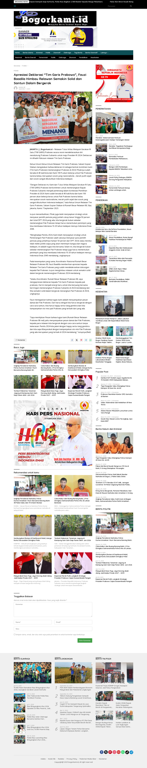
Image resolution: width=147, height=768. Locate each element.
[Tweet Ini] (76, 340)
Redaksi (61, 759)
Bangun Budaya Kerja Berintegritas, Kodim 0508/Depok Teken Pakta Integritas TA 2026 (104, 725)
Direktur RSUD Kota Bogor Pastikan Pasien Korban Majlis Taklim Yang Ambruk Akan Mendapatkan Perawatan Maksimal (104, 340)
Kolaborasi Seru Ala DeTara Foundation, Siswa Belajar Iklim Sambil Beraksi (113, 230)
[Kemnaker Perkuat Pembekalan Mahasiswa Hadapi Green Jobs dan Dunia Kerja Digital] (101, 158)
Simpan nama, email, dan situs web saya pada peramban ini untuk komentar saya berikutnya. (50, 634)
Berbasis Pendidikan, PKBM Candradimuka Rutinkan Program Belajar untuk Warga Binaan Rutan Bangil (120, 280)
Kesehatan (95, 57)
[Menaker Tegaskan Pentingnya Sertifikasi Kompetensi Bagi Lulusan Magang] (101, 147)
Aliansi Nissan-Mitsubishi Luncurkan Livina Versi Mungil (116, 412)
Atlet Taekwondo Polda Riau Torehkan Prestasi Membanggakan (38, 697)
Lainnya (104, 53)
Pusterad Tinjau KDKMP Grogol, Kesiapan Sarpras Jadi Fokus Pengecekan (111, 687)
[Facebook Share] (72, 340)
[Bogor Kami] (55, 18)
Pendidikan (83, 57)
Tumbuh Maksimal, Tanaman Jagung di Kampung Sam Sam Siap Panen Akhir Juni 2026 (25, 393)
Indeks (21, 6)
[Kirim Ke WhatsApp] (90, 340)
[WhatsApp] (123, 752)
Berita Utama (28, 53)
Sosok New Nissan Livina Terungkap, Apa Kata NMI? (116, 420)
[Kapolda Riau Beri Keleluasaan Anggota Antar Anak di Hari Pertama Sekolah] (101, 249)
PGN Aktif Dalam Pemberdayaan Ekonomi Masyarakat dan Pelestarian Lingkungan (76, 689)
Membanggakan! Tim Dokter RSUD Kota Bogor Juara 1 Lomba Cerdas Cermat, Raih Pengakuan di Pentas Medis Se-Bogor (124, 340)
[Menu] (15, 6)
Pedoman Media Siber (88, 759)
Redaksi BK (22, 87)
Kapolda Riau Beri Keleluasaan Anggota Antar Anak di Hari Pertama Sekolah (120, 249)
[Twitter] (106, 752)
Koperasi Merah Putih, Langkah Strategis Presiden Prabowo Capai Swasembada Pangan (80, 393)
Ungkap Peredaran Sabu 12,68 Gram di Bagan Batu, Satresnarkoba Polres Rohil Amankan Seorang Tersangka (113, 500)
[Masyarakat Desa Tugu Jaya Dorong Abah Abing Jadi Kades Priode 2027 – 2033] (53, 382)
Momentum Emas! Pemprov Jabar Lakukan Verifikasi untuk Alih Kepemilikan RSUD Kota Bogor (112, 321)
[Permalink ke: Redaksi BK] (15, 88)
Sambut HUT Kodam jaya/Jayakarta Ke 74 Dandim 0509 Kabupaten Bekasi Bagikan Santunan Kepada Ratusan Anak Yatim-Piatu (117, 379)
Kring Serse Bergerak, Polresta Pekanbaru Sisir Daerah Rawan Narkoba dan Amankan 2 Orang (114, 492)
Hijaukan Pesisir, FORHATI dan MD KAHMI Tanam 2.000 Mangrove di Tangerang (75, 713)
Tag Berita (78, 53)
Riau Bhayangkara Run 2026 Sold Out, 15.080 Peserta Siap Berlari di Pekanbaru (38, 728)
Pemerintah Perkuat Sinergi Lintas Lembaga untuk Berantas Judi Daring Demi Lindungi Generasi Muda (119, 189)
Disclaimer (103, 759)
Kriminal (39, 53)
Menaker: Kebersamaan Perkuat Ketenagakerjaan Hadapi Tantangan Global (112, 139)
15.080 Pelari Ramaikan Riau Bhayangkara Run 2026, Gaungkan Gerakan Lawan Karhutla (32, 689)
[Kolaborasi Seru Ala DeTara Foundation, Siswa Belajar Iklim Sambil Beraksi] (114, 214)
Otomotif (56, 53)
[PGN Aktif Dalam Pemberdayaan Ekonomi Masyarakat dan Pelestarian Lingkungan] (73, 672)
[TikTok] (127, 752)
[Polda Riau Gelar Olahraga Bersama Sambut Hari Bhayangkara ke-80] (19, 718)
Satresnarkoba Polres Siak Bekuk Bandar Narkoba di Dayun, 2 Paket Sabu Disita (111, 475)
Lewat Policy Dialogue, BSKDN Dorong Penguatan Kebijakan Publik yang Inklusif (120, 179)
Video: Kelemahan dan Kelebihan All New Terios (116, 404)
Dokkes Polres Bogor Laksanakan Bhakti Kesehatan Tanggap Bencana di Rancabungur (104, 360)
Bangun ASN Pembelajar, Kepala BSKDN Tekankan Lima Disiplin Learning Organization (120, 168)
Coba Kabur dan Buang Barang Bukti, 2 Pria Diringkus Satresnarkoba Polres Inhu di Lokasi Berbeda (52, 368)
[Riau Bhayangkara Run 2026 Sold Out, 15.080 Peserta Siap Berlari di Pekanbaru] (19, 729)
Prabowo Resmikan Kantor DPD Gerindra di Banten (116, 395)
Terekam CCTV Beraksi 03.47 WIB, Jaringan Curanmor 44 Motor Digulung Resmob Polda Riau (113, 484)
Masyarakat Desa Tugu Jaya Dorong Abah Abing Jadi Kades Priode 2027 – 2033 (53, 393)
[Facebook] (101, 752)
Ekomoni (72, 57)
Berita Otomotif (91, 53)
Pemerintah (43, 57)
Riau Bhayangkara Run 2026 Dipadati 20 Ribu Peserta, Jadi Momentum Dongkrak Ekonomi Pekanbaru (39, 707)
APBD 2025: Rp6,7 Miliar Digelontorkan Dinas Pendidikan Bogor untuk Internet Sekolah (118, 270)
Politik (48, 53)
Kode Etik (51, 759)
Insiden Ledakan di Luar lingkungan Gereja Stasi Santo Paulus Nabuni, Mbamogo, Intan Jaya (124, 725)
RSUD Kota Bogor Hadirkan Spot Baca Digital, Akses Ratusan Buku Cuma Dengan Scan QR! (124, 360)
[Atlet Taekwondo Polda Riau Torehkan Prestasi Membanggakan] (19, 697)
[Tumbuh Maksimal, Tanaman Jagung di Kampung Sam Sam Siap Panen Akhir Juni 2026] (26, 382)
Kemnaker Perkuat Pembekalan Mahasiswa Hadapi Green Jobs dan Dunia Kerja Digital (120, 158)
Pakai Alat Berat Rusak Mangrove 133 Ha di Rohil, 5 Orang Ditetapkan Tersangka (103, 2)
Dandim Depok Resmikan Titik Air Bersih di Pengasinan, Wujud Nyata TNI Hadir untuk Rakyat (104, 705)
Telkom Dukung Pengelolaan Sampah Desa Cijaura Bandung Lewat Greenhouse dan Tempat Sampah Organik (76, 697)
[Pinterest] (110, 752)
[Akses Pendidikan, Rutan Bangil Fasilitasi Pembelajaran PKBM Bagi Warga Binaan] (101, 239)
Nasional (18, 57)
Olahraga (67, 53)
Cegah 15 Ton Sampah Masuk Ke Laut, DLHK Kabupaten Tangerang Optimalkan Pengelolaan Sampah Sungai (75, 705)
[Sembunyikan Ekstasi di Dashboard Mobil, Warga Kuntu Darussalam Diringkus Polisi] (80, 357)
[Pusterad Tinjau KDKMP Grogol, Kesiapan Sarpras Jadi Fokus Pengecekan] (114, 673)
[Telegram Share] (86, 340)
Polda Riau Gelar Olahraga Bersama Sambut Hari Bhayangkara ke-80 (37, 718)
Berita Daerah (30, 57)
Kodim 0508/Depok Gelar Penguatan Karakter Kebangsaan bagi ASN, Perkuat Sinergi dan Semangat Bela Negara (124, 705)
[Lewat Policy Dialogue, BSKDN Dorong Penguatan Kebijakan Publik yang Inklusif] (101, 179)
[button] (131, 6)
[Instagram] (114, 752)
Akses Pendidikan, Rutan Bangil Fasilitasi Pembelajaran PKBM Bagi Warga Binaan (121, 238)
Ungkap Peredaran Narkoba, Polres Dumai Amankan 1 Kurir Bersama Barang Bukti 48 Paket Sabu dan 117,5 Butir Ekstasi (25, 368)
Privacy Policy (72, 759)
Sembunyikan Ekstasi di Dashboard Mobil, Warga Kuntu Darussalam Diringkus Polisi (80, 368)
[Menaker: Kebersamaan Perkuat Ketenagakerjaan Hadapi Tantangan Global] (114, 123)
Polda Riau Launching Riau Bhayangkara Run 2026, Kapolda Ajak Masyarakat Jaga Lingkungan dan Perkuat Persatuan (38, 739)
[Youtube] (118, 752)
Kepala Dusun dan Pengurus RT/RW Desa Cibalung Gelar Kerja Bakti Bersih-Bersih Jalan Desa (76, 721)
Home (17, 53)
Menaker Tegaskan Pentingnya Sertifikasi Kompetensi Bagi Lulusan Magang (120, 147)
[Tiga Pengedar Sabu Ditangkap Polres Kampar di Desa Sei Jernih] (114, 443)
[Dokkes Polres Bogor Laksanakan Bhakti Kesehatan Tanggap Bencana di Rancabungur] (104, 351)
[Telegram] (131, 752)
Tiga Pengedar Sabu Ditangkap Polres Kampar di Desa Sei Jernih (115, 387)
